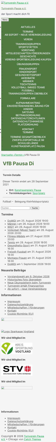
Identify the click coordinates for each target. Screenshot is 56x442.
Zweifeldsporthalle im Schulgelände (28, 141)
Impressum (13, 301)
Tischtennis (28, 84)
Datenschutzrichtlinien (28, 118)
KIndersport (28, 71)
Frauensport (28, 68)
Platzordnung (28, 124)
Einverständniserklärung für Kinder (28, 107)
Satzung (28, 112)
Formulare (28, 98)
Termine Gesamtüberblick (28, 136)
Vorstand (28, 50)
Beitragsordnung (28, 115)
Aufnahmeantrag (28, 102)
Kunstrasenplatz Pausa (28, 146)
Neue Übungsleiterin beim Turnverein (29, 282)
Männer (28, 81)
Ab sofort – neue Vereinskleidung (28, 34)
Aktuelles (28, 26)
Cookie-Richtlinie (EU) (20, 313)
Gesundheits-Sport (18, 245)
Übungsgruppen (28, 64)
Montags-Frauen (17, 257)
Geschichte (28, 56)
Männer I (12, 223)
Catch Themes (32, 439)
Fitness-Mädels (16, 236)
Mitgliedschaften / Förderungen (25, 307)
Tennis (11, 242)
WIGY (10, 226)
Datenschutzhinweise (28, 121)
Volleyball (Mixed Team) (28, 87)
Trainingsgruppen (28, 44)
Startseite (8, 154)
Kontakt (28, 129)
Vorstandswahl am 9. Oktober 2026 (28, 276)
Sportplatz (39, 193)
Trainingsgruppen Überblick (28, 93)
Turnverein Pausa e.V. (13, 8)
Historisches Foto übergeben (24, 279)
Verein (28, 39)
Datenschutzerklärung (20, 304)
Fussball (28, 90)
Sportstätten (28, 47)
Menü (4, 20)
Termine (28, 31)
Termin (20, 154)
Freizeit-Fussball (17, 251)
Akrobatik (28, 78)
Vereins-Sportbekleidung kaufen (28, 59)
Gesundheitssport (28, 75)
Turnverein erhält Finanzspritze (25, 285)
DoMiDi (11, 220)
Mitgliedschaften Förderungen (28, 53)
